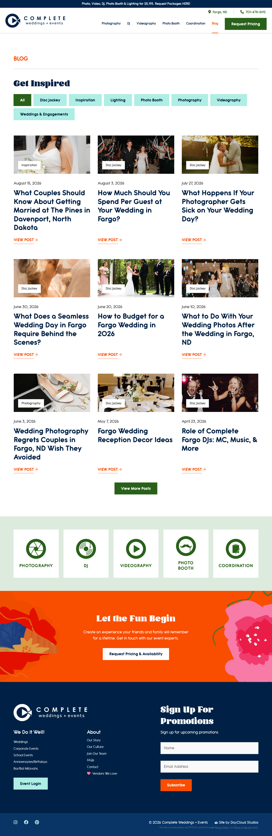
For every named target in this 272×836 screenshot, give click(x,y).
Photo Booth (171, 23)
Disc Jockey (50, 100)
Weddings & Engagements (44, 114)
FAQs (90, 760)
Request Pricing (245, 24)
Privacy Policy (222, 827)
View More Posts (136, 488)
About (94, 732)
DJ (128, 23)
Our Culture (95, 747)
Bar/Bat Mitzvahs (26, 769)
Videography (146, 23)
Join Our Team (97, 754)
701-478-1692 (255, 12)
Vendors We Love (104, 774)
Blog (215, 23)
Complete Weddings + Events (185, 822)
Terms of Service (242, 827)
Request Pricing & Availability (135, 654)
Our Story (94, 740)
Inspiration (85, 100)
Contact (92, 767)
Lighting (118, 100)
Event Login (30, 783)
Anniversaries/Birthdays (30, 762)
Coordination (195, 23)
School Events (23, 755)
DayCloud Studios (244, 822)
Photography (111, 23)
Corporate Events (26, 749)
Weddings (21, 742)
